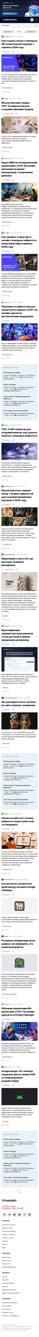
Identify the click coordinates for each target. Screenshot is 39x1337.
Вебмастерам (6, 1257)
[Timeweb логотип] (19, 1201)
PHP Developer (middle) (11, 372)
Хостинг (4, 1276)
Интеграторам (6, 1260)
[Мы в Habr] (19, 1214)
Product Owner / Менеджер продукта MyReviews (17, 398)
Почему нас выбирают (9, 1231)
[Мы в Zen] (29, 1214)
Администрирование (10, 994)
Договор (5, 1241)
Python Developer (9, 384)
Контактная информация (9, 1302)
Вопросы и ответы (8, 1238)
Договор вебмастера (9, 1267)
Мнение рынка (7, 88)
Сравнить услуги (7, 1228)
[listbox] (10, 25)
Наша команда (6, 1306)
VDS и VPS (5, 1280)
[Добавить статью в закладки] (13, 51)
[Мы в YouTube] (14, 1214)
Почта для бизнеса (8, 1283)
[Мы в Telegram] (4, 1214)
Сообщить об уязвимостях (10, 1315)
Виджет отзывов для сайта (10, 1293)
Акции (4, 1247)
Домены (4, 1286)
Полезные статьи (7, 1312)
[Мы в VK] (9, 1214)
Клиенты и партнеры (8, 1234)
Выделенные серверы (9, 1290)
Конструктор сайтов (8, 1224)
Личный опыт (7, 544)
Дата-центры (6, 1309)
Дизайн (5, 616)
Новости (5, 687)
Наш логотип (6, 1264)
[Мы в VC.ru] (24, 1214)
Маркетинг (6, 743)
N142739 (14, 1328)
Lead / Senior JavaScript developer (15, 411)
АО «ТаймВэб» (13, 1324)
